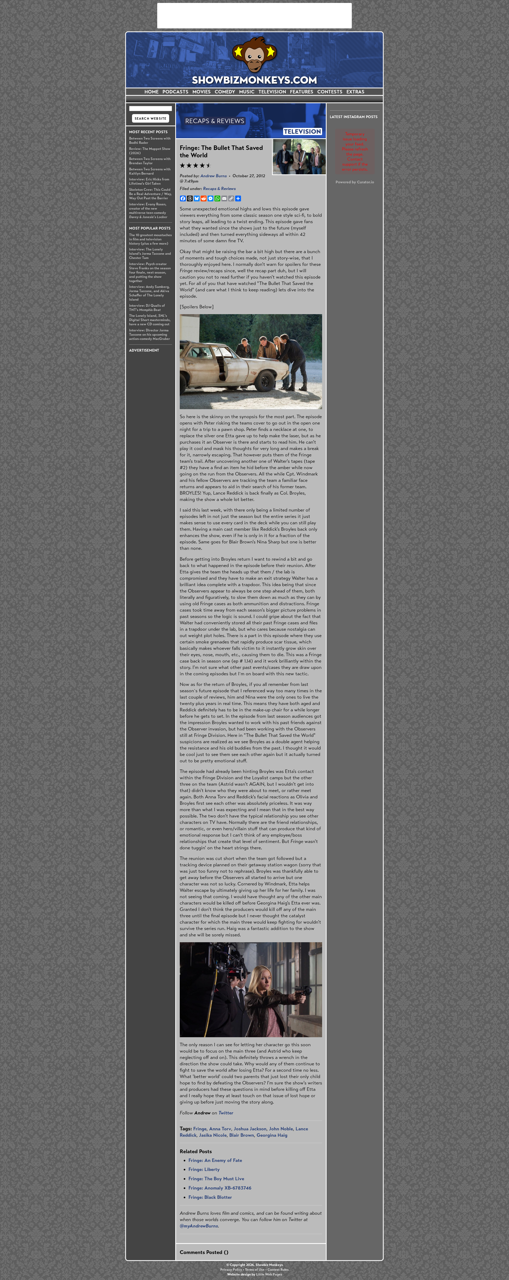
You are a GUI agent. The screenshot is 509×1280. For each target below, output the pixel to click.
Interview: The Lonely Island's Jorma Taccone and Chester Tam (150, 253)
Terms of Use (255, 1270)
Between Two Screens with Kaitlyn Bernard (149, 171)
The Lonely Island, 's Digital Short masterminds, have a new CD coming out (150, 320)
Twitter (225, 1113)
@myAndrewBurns (199, 1226)
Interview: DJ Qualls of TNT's (147, 308)
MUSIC (246, 92)
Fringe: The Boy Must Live (216, 1179)
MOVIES (201, 92)
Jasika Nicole (213, 1135)
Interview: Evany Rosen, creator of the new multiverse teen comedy (148, 210)
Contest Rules (278, 1270)
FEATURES (301, 92)
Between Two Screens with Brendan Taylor (149, 161)
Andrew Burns (213, 175)
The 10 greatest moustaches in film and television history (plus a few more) (150, 239)
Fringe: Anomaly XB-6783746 (219, 1188)
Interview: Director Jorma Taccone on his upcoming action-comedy (149, 334)
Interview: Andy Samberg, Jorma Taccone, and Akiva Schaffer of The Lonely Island (149, 293)
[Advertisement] (254, 16)
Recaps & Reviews (219, 188)
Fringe (200, 1129)
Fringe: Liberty (204, 1169)
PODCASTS (175, 92)
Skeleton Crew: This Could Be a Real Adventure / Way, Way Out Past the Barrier (150, 194)
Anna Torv (220, 1129)
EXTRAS (355, 92)
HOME (151, 92)
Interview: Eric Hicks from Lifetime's (149, 181)
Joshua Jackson (250, 1129)
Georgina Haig (272, 1135)
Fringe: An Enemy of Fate (215, 1160)
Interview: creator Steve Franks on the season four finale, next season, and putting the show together (150, 272)
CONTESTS (330, 92)
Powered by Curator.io (355, 182)
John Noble (281, 1129)
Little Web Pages (269, 1274)
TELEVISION (272, 92)
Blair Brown (241, 1135)
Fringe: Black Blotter (210, 1197)
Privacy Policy (231, 1270)
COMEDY (225, 92)
